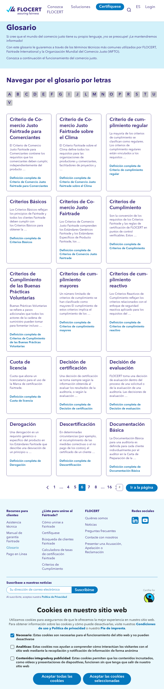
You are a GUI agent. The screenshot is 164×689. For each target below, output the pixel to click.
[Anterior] (47, 487)
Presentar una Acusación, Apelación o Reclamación (103, 548)
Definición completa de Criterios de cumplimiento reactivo (127, 326)
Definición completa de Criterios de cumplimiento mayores (77, 326)
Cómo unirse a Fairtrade (52, 524)
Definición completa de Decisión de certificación (76, 406)
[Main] (24, 10)
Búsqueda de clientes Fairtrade (58, 541)
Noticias (91, 524)
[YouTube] (145, 521)
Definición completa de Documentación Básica (125, 468)
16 (109, 487)
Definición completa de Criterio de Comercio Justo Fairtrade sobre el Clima (78, 182)
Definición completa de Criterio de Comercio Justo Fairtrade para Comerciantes (29, 182)
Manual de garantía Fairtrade (14, 537)
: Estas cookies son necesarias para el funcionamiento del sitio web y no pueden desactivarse (82, 637)
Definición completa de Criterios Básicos (25, 240)
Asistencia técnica (13, 524)
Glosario (12, 547)
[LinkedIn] (135, 521)
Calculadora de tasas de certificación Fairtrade (57, 554)
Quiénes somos (96, 518)
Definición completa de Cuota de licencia (25, 398)
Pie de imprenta (113, 628)
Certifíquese (110, 7)
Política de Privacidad (54, 597)
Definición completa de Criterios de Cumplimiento (127, 246)
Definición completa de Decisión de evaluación (125, 406)
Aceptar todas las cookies (57, 679)
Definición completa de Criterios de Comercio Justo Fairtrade (78, 254)
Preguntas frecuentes (100, 531)
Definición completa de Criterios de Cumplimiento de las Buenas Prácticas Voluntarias (27, 340)
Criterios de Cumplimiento (52, 567)
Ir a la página (141, 488)
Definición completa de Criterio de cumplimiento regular (126, 170)
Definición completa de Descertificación (75, 463)
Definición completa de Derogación (25, 463)
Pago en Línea (16, 554)
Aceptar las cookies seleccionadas (107, 679)
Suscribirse (84, 590)
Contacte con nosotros (101, 537)
